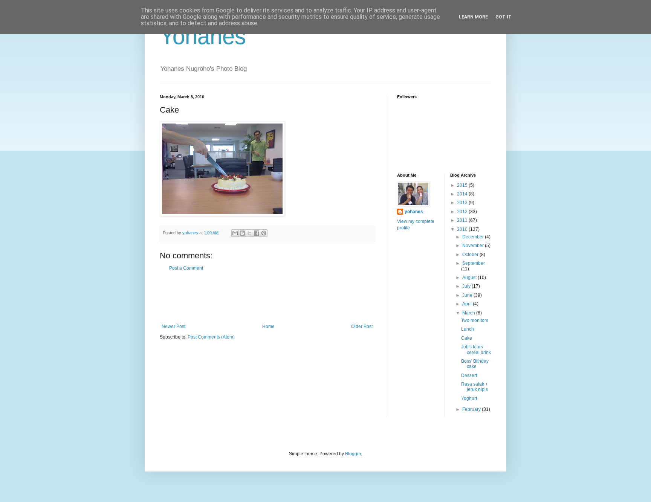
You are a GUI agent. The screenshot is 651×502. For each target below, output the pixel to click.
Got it (503, 17)
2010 (463, 229)
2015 (463, 185)
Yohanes (203, 36)
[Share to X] (249, 233)
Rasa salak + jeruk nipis (474, 386)
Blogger (353, 453)
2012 (463, 211)
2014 (463, 194)
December (473, 237)
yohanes (414, 211)
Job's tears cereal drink (476, 349)
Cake (466, 338)
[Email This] (235, 233)
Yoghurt (469, 398)
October (471, 254)
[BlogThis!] (242, 233)
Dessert (469, 375)
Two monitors (474, 320)
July (467, 286)
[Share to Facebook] (256, 233)
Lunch (467, 329)
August (470, 277)
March (469, 313)
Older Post (362, 326)
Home (268, 326)
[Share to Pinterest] (263, 233)
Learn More (473, 17)
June (468, 295)
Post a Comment (186, 268)
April (467, 304)
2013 (463, 202)
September (473, 263)
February (472, 409)
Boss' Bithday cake (475, 364)
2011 (463, 220)
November (473, 245)
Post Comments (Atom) (211, 337)
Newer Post (173, 326)
